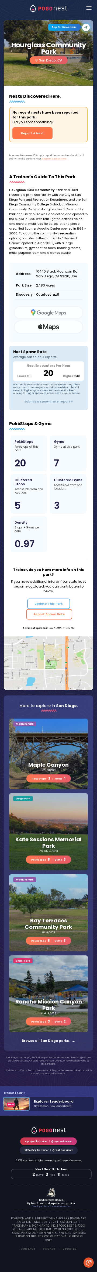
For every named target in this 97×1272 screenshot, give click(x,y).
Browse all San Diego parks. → (48, 1040)
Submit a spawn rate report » (48, 402)
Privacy (49, 1249)
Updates (70, 1249)
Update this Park (48, 603)
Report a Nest (32, 133)
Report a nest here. (54, 158)
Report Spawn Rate (49, 614)
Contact (28, 1249)
